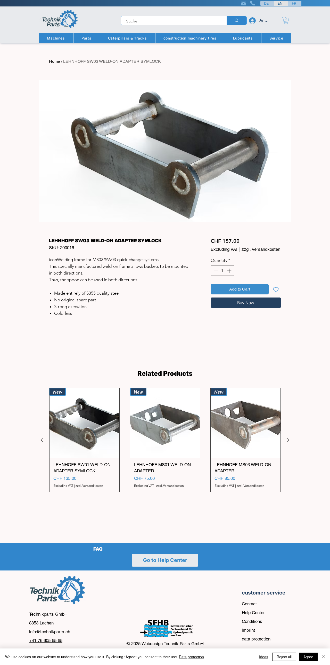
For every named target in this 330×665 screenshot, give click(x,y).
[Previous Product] (42, 440)
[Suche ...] (236, 20)
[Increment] (230, 270)
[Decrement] (215, 270)
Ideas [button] (263, 656)
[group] (165, 440)
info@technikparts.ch (49, 631)
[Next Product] (288, 440)
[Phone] (252, 3)
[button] (286, 20)
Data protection (191, 656)
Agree (308, 656)
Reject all (284, 656)
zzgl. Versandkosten (261, 249)
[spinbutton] (222, 270)
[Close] (324, 657)
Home (54, 61)
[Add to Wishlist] (276, 289)
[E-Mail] (243, 3)
